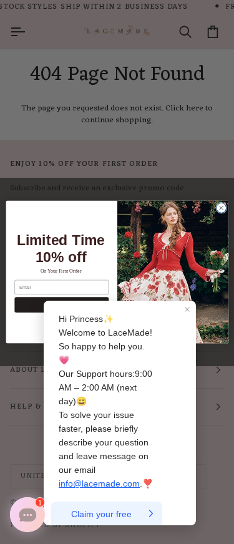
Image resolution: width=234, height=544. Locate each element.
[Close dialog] (221, 208)
